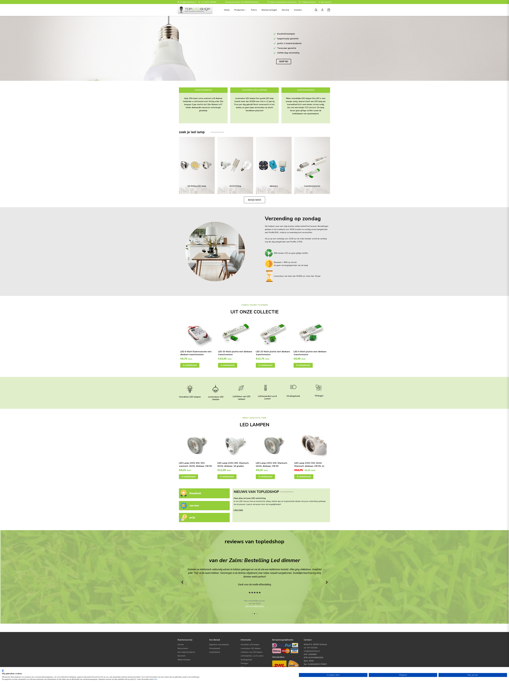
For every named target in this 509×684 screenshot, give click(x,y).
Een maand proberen (186, 652)
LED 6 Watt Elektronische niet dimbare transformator (196, 353)
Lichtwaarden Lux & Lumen (267, 397)
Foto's (254, 10)
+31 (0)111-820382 (208, 2)
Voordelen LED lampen (190, 397)
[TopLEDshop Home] (195, 10)
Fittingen (319, 395)
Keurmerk (181, 656)
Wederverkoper (184, 660)
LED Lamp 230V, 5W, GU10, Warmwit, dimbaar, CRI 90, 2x (309, 464)
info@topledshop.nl (188, 2)
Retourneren (183, 648)
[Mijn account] (322, 10)
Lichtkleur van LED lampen (241, 397)
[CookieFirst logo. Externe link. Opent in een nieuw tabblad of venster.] (3, 671)
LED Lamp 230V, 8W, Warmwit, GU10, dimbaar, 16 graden (233, 464)
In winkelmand (190, 365)
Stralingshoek (293, 396)
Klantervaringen (269, 10)
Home (227, 10)
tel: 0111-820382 (311, 648)
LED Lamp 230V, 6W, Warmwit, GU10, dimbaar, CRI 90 (272, 464)
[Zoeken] (316, 10)
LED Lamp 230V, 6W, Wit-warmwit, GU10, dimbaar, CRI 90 (195, 464)
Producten (239, 10)
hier (155, 679)
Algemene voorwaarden (219, 644)
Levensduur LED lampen (215, 398)
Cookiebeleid (214, 652)
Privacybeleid (214, 648)
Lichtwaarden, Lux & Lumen (252, 656)
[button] (182, 582)
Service (285, 10)
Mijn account (326, 2)
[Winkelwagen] (328, 10)
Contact (298, 10)
